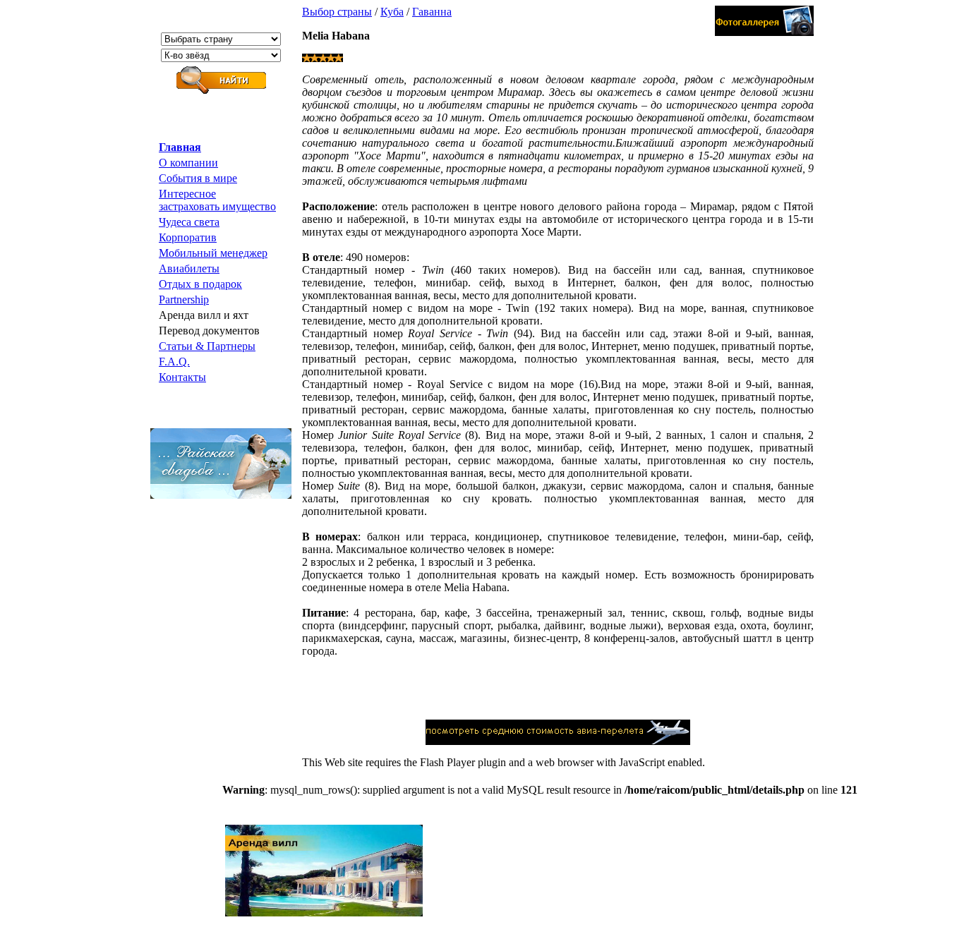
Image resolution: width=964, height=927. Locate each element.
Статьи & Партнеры (207, 346)
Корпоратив (188, 237)
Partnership (184, 299)
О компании (188, 163)
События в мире (198, 178)
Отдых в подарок (200, 284)
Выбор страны (337, 12)
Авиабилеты (189, 268)
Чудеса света (189, 222)
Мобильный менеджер (213, 253)
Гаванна (432, 12)
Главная (180, 147)
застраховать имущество (217, 206)
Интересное (187, 194)
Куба (392, 12)
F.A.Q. (174, 362)
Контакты (182, 377)
